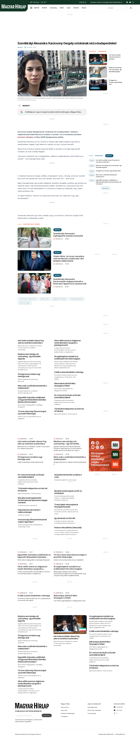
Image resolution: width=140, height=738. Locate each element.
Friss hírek (36, 2)
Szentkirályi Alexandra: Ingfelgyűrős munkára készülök (68, 234)
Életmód (76, 8)
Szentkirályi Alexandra (76, 299)
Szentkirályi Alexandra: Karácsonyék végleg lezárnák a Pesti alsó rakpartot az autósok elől (69, 281)
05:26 (92, 166)
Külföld (44, 8)
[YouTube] (130, 2)
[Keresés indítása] (126, 8)
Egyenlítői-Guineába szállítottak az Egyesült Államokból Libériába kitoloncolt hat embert (108, 182)
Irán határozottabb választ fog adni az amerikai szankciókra (115, 58)
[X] (133, 2)
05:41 (92, 160)
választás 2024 (44, 299)
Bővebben (105, 188)
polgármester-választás (59, 299)
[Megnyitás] (31, 7)
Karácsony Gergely (24, 303)
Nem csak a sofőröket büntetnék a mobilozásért (106, 175)
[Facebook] (127, 2)
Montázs (95, 75)
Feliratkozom (46, 715)
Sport (68, 8)
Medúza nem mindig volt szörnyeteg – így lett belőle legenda (115, 69)
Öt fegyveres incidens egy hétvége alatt (115, 82)
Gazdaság (53, 8)
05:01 (92, 171)
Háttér (62, 8)
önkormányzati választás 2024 (27, 299)
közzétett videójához (26, 137)
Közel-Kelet (96, 62)
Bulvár (84, 8)
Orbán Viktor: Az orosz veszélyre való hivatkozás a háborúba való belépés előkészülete (68, 258)
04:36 (92, 175)
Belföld (36, 8)
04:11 (91, 180)
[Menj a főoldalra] (14, 6)
